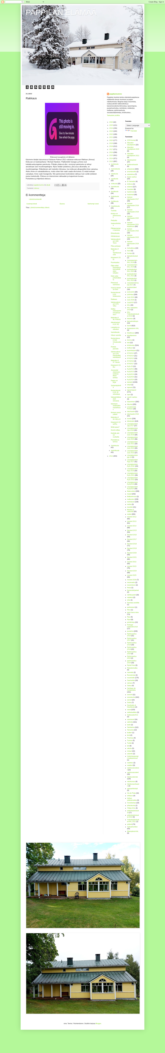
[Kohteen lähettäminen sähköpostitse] (55, 185)
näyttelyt (130, 597)
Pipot (129, 619)
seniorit (129, 695)
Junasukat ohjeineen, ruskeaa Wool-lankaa (115, 374)
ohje (128, 600)
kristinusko (131, 345)
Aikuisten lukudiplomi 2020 (133, 148)
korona (129, 340)
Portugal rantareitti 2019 (132, 626)
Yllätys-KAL (131, 808)
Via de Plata (131, 793)
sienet (129, 700)
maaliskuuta (115, 206)
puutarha (130, 631)
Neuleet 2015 (132, 530)
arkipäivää (130, 169)
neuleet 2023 (131, 566)
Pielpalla (114, 220)
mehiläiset (130, 502)
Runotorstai (131, 675)
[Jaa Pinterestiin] (65, 185)
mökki (129, 514)
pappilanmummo (116, 94)
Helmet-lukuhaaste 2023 (133, 236)
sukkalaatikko (132, 712)
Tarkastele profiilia (113, 115)
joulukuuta (114, 164)
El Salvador (131, 181)
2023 (111, 131)
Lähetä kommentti (35, 199)
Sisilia (129, 702)
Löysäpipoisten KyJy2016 (132, 483)
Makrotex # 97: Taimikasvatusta (116, 251)
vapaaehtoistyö (132, 788)
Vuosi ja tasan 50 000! (116, 288)
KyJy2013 (130, 371)
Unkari (129, 751)
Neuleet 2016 (132, 535)
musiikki (130, 507)
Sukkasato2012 (132, 715)
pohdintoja (131, 622)
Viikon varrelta (116, 335)
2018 (111, 146)
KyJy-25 (130, 366)
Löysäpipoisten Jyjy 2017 (132, 425)
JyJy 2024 (130, 297)
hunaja (129, 253)
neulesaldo (131, 582)
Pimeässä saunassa (115, 283)
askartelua (130, 174)
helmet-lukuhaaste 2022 (133, 230)
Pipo (128, 617)
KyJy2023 (130, 377)
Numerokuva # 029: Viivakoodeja (116, 341)
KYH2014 (130, 356)
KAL (128, 305)
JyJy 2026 (130, 300)
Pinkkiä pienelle (114, 348)
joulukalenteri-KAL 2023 (132, 279)
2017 (111, 149)
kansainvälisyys (132, 321)
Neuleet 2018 (132, 544)
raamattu (130, 672)
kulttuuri (130, 348)
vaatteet (130, 765)
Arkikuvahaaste (132, 164)
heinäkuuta (115, 187)
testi (128, 735)
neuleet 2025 (131, 575)
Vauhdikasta (115, 332)
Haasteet (130, 189)
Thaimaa (130, 738)
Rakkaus (114, 299)
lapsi (128, 394)
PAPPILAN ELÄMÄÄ (61, 12)
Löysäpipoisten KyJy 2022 (132, 478)
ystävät (129, 824)
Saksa (129, 685)
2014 (111, 158)
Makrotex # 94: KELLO (115, 418)
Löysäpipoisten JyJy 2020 (132, 438)
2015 (111, 155)
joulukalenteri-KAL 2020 (132, 270)
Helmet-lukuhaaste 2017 (133, 198)
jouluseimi (130, 292)
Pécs (129, 610)
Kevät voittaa (115, 430)
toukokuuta (115, 196)
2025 (111, 125)
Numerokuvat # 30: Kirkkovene (116, 294)
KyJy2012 (130, 369)
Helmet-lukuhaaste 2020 (133, 217)
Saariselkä (131, 680)
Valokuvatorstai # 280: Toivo (115, 241)
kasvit (129, 326)
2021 (111, 137)
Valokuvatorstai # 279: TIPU (115, 304)
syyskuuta (114, 179)
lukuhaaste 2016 (133, 414)
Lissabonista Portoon (131, 408)
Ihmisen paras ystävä (116, 413)
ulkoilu (129, 748)
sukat (129, 710)
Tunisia (129, 740)
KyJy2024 (130, 379)
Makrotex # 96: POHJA (116, 318)
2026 (111, 122)
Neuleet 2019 (132, 548)
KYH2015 (130, 358)
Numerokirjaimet (133, 590)
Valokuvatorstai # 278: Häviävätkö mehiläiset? (116, 354)
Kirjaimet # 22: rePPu (116, 423)
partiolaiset (131, 607)
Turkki (129, 743)
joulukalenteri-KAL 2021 (132, 275)
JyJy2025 (130, 302)
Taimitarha (130, 727)
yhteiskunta (131, 805)
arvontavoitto (131, 172)
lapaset (129, 387)
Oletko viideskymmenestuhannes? (116, 311)
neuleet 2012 (131, 517)
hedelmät (130, 195)
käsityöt (129, 382)
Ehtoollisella (115, 233)
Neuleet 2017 (132, 539)
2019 (111, 143)
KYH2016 (130, 361)
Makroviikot (131, 491)
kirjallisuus (131, 333)
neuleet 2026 (131, 580)
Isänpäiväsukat (132, 256)
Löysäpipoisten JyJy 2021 (132, 443)
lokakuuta (114, 174)
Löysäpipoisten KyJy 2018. (132, 465)
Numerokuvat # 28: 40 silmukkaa (115, 392)
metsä (129, 504)
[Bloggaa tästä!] (58, 185)
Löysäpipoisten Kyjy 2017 (132, 461)
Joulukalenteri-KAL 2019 (132, 266)
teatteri (129, 733)
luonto (129, 418)
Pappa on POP (114, 381)
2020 (111, 140)
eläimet (129, 187)
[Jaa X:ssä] (60, 185)
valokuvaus (131, 781)
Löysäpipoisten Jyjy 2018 (132, 429)
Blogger (98, 1023)
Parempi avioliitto (133, 603)
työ (128, 746)
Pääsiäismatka (132, 668)
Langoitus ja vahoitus (115, 328)
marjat (129, 494)
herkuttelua (131, 248)
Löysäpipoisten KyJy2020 (132, 488)
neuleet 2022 (131, 562)
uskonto (130, 754)
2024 (111, 128)
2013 (111, 161)
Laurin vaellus (132, 397)
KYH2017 (130, 364)
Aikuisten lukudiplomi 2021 (133, 154)
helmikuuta (115, 446)
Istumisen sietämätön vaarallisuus (116, 406)
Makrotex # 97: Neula (115, 361)
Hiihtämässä (115, 236)
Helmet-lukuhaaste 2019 (133, 211)
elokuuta (114, 184)
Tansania (130, 730)
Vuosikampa (131, 803)
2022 (111, 134)
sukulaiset (130, 719)
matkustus (130, 499)
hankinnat (130, 192)
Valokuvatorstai (132, 777)
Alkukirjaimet (131, 160)
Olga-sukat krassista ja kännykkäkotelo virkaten (116, 269)
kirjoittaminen (132, 335)
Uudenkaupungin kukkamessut (132, 757)
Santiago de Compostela (131, 689)
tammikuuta (115, 450)
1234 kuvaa (131, 140)
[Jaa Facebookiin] (63, 185)
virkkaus (130, 796)
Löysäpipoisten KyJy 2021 (132, 474)
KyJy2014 (130, 374)
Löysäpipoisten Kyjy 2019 (132, 469)
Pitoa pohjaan (116, 246)
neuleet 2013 (131, 521)
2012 (111, 456)
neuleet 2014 (131, 526)
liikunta (129, 404)
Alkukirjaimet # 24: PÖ (115, 323)
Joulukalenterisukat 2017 (133, 284)
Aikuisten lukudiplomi (131, 144)
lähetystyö (130, 421)
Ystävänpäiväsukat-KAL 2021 (133, 820)
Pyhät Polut (131, 665)
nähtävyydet (131, 595)
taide (129, 725)
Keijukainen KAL (133, 328)
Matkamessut (131, 496)
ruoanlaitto (131, 678)
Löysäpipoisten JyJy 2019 (132, 434)
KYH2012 (130, 353)
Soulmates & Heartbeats (131, 706)
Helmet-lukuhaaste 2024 (133, 242)
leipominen (131, 402)
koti (128, 343)
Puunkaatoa (115, 262)
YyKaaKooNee (132, 827)
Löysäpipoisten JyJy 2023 (132, 451)
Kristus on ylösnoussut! (116, 215)
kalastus (130, 318)
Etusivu (62, 204)
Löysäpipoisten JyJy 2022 (132, 447)
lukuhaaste (131, 411)
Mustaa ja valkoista (130, 510)
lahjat (129, 385)
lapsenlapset (131, 390)
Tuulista (113, 211)
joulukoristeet (132, 287)
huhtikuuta (114, 201)
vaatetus (130, 763)
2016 (111, 152)
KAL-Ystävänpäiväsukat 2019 (133, 314)
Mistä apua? (115, 427)
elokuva (36, 188)
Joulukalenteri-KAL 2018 (132, 261)
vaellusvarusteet (133, 772)
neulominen (131, 585)
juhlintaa (130, 294)
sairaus (129, 683)
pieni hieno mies (133, 612)
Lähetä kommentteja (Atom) (39, 207)
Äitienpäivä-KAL (132, 831)
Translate (133, 131)
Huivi (129, 251)
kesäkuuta (114, 191)
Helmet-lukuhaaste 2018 (133, 204)
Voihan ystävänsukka (132, 799)
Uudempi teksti (31, 204)
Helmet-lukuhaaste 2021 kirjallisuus (133, 224)
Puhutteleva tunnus (115, 441)
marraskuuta (115, 169)
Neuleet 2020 (132, 553)
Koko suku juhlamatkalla (116, 278)
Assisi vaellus (132, 177)
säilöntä (130, 722)
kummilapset (131, 350)
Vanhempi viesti (93, 204)
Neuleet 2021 (132, 557)
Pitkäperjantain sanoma (116, 229)
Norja (129, 588)
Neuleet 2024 (132, 571)
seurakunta (131, 697)
